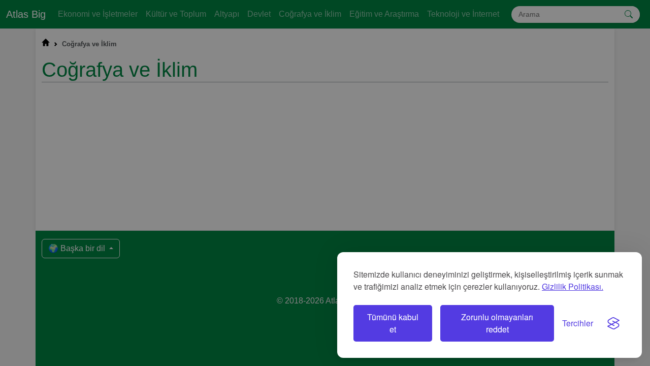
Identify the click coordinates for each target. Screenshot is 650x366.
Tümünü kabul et (392, 323)
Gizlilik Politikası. (572, 286)
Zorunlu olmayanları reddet (497, 323)
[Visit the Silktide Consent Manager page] (613, 323)
